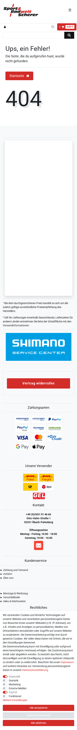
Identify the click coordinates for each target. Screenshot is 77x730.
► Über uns (6, 577)
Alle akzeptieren (39, 707)
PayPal (13, 692)
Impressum (67, 662)
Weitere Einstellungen (15, 700)
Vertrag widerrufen (38, 383)
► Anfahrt (6, 573)
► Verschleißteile (10, 597)
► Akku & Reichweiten (13, 601)
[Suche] (69, 35)
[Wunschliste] (52, 26)
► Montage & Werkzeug (14, 593)
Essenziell (14, 676)
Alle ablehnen (38, 722)
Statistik (13, 680)
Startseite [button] (17, 76)
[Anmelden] (5, 26)
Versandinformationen (16, 325)
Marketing (15, 684)
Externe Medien (18, 688)
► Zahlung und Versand (14, 570)
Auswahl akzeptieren (39, 715)
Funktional (15, 696)
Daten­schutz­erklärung (35, 670)
